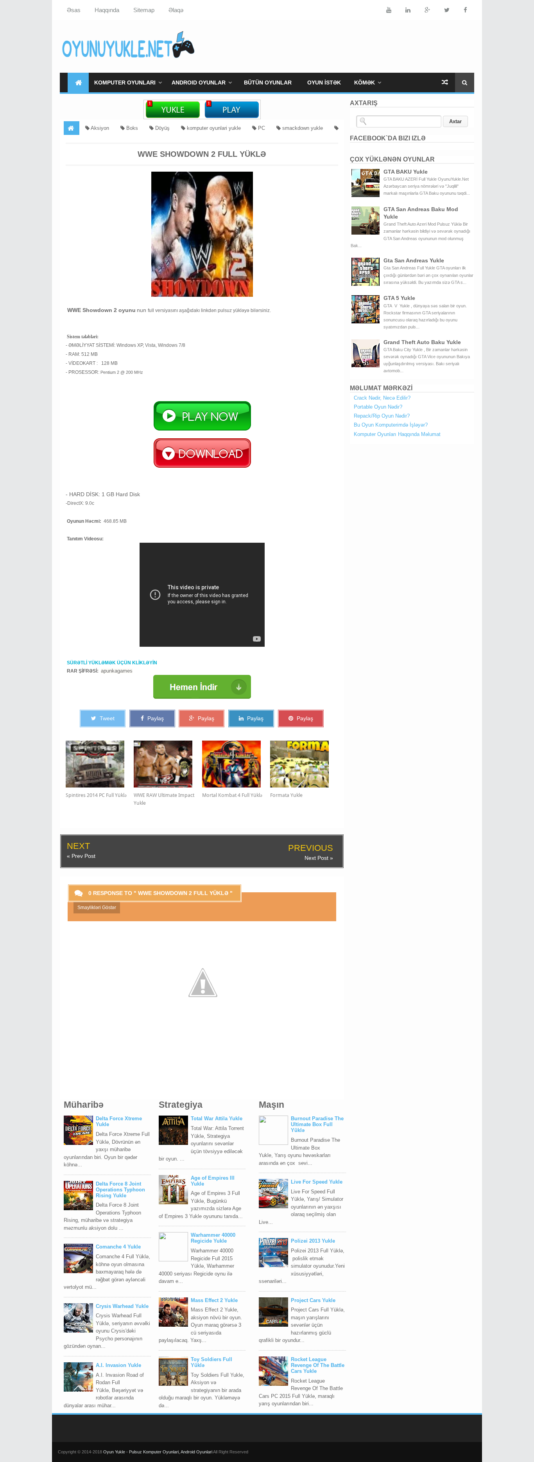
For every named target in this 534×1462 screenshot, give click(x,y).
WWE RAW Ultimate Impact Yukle (164, 799)
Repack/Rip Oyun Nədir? (382, 416)
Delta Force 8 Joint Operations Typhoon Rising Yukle (120, 1189)
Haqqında (107, 10)
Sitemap (143, 10)
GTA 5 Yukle (399, 298)
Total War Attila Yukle (216, 1118)
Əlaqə (175, 10)
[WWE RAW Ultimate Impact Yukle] (168, 764)
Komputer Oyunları (125, 82)
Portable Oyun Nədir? (378, 407)
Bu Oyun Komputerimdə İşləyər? (391, 425)
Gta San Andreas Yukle (413, 260)
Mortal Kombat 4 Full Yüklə (232, 795)
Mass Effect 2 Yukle (214, 1300)
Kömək (364, 82)
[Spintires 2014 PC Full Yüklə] (100, 764)
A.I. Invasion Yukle (118, 1365)
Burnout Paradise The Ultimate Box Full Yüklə (317, 1124)
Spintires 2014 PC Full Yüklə (96, 795)
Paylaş (155, 718)
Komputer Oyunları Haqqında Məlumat (397, 434)
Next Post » (319, 858)
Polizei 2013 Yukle (313, 1241)
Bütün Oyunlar (268, 82)
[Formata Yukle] (304, 764)
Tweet (106, 718)
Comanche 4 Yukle (118, 1247)
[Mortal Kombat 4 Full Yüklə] (236, 764)
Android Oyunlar (199, 82)
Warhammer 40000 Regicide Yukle (213, 1238)
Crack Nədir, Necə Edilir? (382, 398)
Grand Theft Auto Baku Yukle (422, 342)
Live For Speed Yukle (316, 1182)
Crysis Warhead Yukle (122, 1306)
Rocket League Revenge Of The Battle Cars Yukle (317, 1365)
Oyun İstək (324, 82)
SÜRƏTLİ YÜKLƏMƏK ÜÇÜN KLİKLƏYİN (112, 663)
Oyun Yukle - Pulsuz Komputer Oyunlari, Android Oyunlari (158, 1451)
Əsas (74, 10)
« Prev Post (81, 856)
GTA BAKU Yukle (405, 172)
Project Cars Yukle (313, 1300)
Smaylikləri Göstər (96, 907)
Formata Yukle (286, 795)
